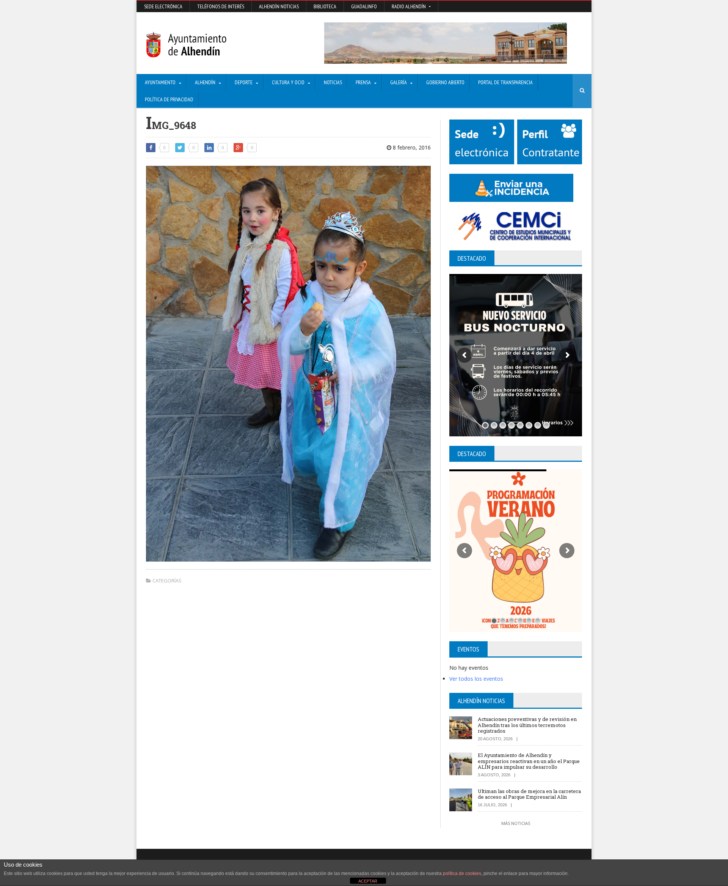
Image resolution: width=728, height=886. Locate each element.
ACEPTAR (367, 881)
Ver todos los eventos (476, 678)
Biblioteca (325, 6)
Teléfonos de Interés (220, 6)
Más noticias (515, 823)
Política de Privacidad (169, 99)
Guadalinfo (364, 6)
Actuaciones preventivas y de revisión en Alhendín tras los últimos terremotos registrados (527, 725)
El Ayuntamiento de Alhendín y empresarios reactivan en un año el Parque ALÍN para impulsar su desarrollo (529, 761)
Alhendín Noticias (279, 6)
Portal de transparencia (505, 82)
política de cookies (462, 873)
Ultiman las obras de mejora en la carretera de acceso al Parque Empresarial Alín (529, 794)
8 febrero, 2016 (411, 147)
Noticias (333, 82)
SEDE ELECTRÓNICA (163, 6)
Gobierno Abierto (445, 82)
